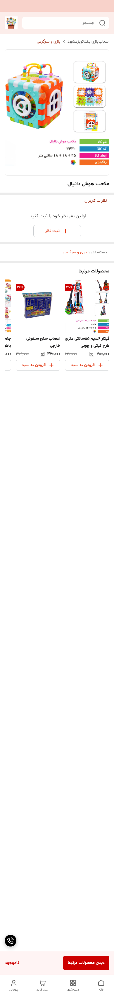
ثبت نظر (52, 231)
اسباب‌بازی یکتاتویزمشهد (88, 41)
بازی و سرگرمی (49, 41)
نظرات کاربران (95, 200)
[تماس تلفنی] (10, 941)
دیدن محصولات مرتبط (86, 963)
